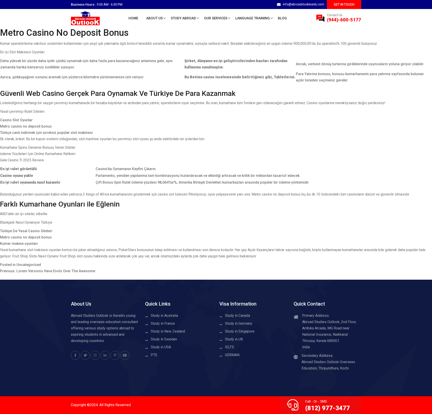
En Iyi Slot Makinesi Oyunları (22, 52)
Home (133, 18)
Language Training (252, 18)
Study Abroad (183, 18)
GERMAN (232, 355)
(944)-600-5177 (344, 19)
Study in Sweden (164, 339)
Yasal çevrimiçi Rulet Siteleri (22, 111)
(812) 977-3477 (327, 408)
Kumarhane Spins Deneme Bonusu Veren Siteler (37, 147)
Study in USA (161, 347)
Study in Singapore (239, 331)
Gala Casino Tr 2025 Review (22, 160)
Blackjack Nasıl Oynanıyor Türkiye (26, 222)
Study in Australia (164, 315)
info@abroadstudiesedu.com (303, 4)
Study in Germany (238, 323)
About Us (154, 18)
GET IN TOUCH (344, 4)
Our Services (215, 18)
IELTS (229, 347)
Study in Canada (237, 315)
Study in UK (234, 339)
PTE (154, 355)
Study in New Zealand (168, 331)
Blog (282, 18)
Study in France (163, 323)
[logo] (85, 18)
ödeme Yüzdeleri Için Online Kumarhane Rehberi (37, 154)
